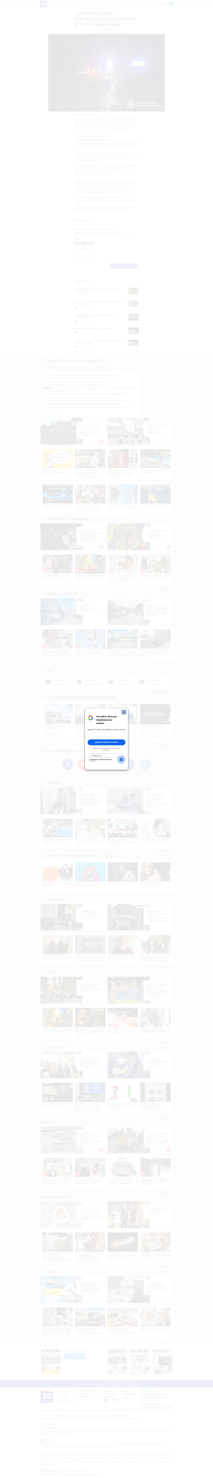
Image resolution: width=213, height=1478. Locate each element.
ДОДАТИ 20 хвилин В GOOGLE (106, 742)
